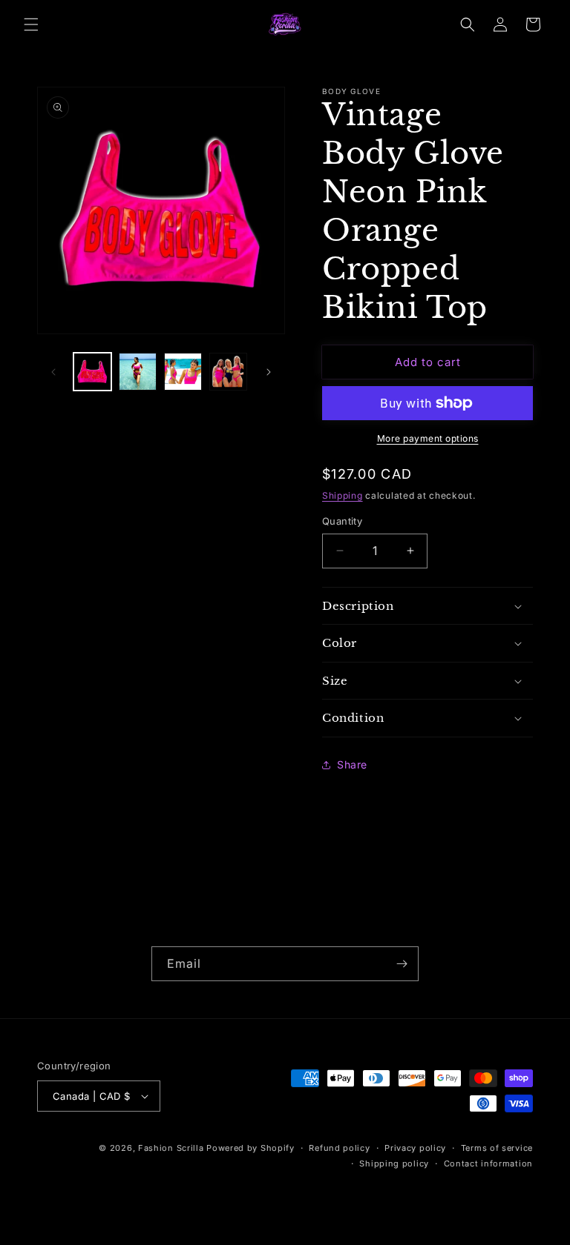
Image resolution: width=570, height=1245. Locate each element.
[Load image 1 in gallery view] (92, 372)
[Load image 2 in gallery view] (138, 372)
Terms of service (497, 1148)
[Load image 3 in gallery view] (183, 372)
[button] (31, 24)
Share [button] (352, 764)
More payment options (428, 438)
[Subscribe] (401, 963)
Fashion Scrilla (171, 1148)
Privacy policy (415, 1148)
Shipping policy (394, 1163)
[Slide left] (53, 372)
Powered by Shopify (250, 1148)
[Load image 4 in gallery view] (228, 372)
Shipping (342, 495)
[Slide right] (268, 372)
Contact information (488, 1163)
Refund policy (339, 1148)
